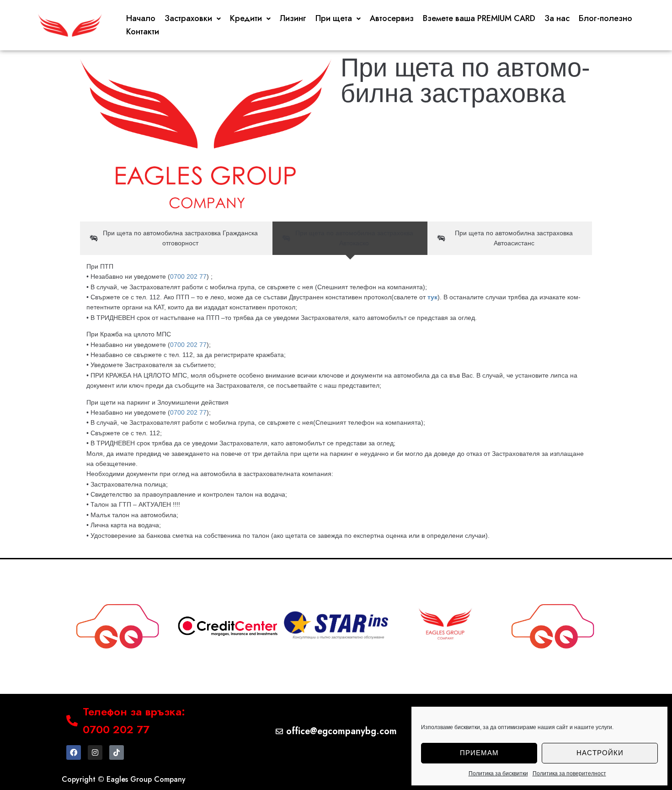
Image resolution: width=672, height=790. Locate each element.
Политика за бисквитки (498, 773)
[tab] (176, 238)
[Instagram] (95, 752)
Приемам (479, 753)
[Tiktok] (116, 752)
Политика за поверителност (569, 773)
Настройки (600, 753)
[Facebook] (73, 752)
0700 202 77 (188, 276)
